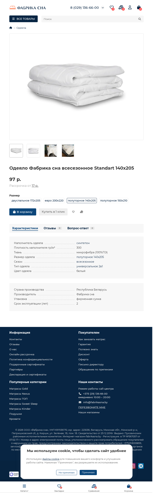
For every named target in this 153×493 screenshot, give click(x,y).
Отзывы (52, 228)
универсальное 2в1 (89, 266)
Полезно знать (88, 349)
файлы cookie (50, 458)
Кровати (14, 418)
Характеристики (25, 228)
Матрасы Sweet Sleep (23, 403)
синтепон (83, 243)
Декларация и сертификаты (27, 374)
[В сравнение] (81, 211)
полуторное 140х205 (90, 257)
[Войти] (130, 7)
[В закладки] (73, 211)
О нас (13, 349)
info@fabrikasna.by (95, 402)
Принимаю (88, 472)
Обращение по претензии (95, 369)
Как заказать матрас (91, 339)
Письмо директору (91, 364)
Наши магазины (89, 412)
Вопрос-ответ (80, 228)
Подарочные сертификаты (27, 364)
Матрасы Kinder (19, 408)
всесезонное (85, 261)
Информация (19, 332)
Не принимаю (67, 472)
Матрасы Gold (18, 388)
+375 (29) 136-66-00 (95, 393)
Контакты (15, 339)
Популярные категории (27, 382)
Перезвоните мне (91, 407)
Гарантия (84, 344)
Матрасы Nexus (19, 393)
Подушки (15, 413)
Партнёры (16, 369)
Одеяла (21, 27)
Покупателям (88, 332)
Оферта (83, 359)
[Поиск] (139, 19)
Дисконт (84, 354)
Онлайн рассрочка (21, 354)
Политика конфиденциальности (30, 359)
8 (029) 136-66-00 (84, 8)
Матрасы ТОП (18, 398)
